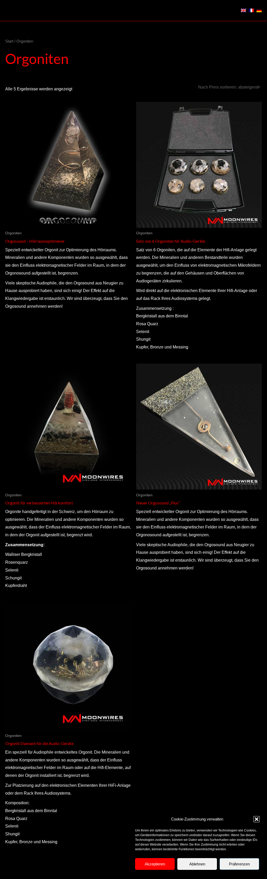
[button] (256, 819)
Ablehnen (197, 864)
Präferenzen (239, 864)
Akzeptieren (155, 864)
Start (9, 41)
